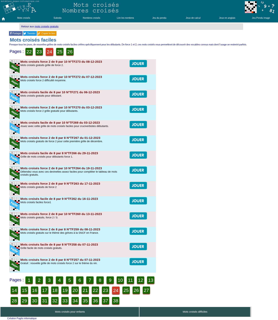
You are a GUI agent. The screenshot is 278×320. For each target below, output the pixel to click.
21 (85, 290)
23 (39, 51)
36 (95, 300)
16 (34, 290)
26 (70, 51)
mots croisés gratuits (46, 26)
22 (29, 51)
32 (54, 300)
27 (146, 290)
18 (54, 290)
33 (65, 300)
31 (44, 300)
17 (44, 290)
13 (150, 280)
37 (105, 300)
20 (75, 290)
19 (65, 290)
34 (75, 300)
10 (120, 280)
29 (24, 300)
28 (14, 300)
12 (140, 280)
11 (130, 280)
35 (85, 300)
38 (115, 300)
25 (59, 51)
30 (34, 300)
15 (24, 290)
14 (14, 290)
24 (49, 51)
